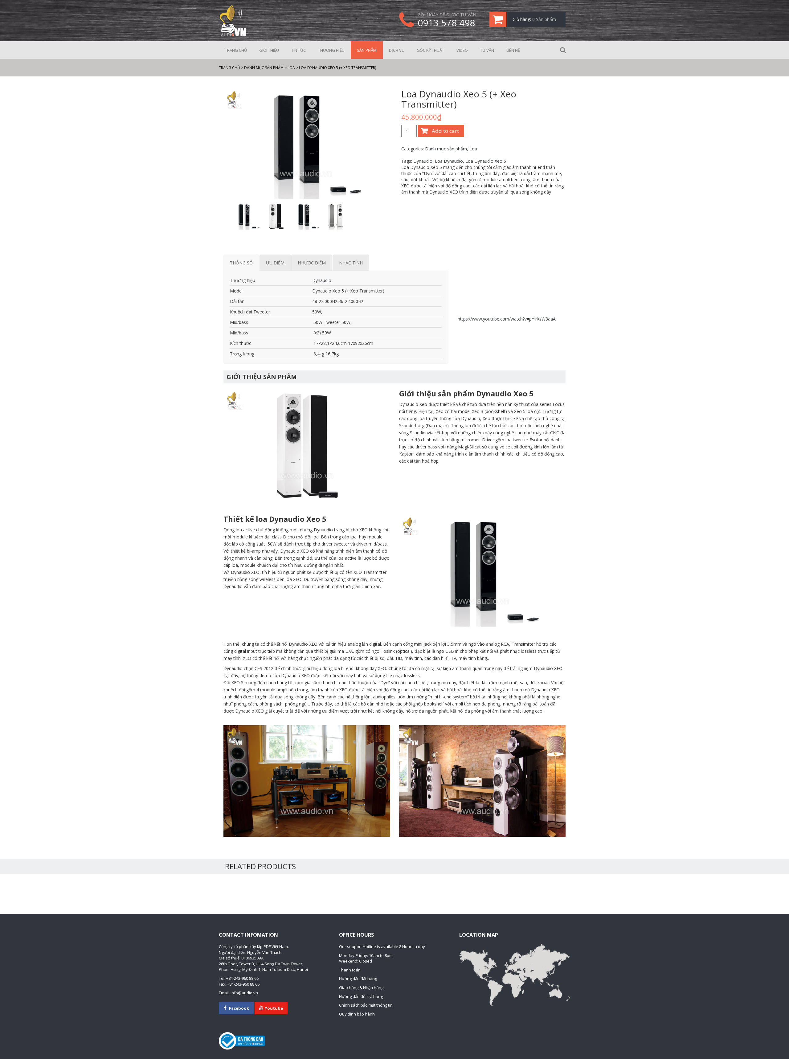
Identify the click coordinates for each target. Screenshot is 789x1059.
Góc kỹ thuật (430, 50)
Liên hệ (513, 50)
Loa (473, 149)
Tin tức (298, 50)
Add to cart (445, 130)
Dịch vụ (396, 50)
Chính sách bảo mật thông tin (366, 1005)
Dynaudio (422, 161)
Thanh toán (350, 970)
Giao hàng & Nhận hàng (361, 987)
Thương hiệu (331, 50)
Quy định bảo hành (357, 1014)
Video (462, 50)
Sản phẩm (367, 50)
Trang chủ (236, 50)
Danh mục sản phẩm (446, 149)
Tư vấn (487, 50)
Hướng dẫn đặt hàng (358, 978)
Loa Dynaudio (449, 161)
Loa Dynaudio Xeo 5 (485, 161)
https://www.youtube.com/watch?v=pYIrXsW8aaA (507, 319)
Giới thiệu (269, 50)
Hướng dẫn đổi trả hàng (361, 996)
